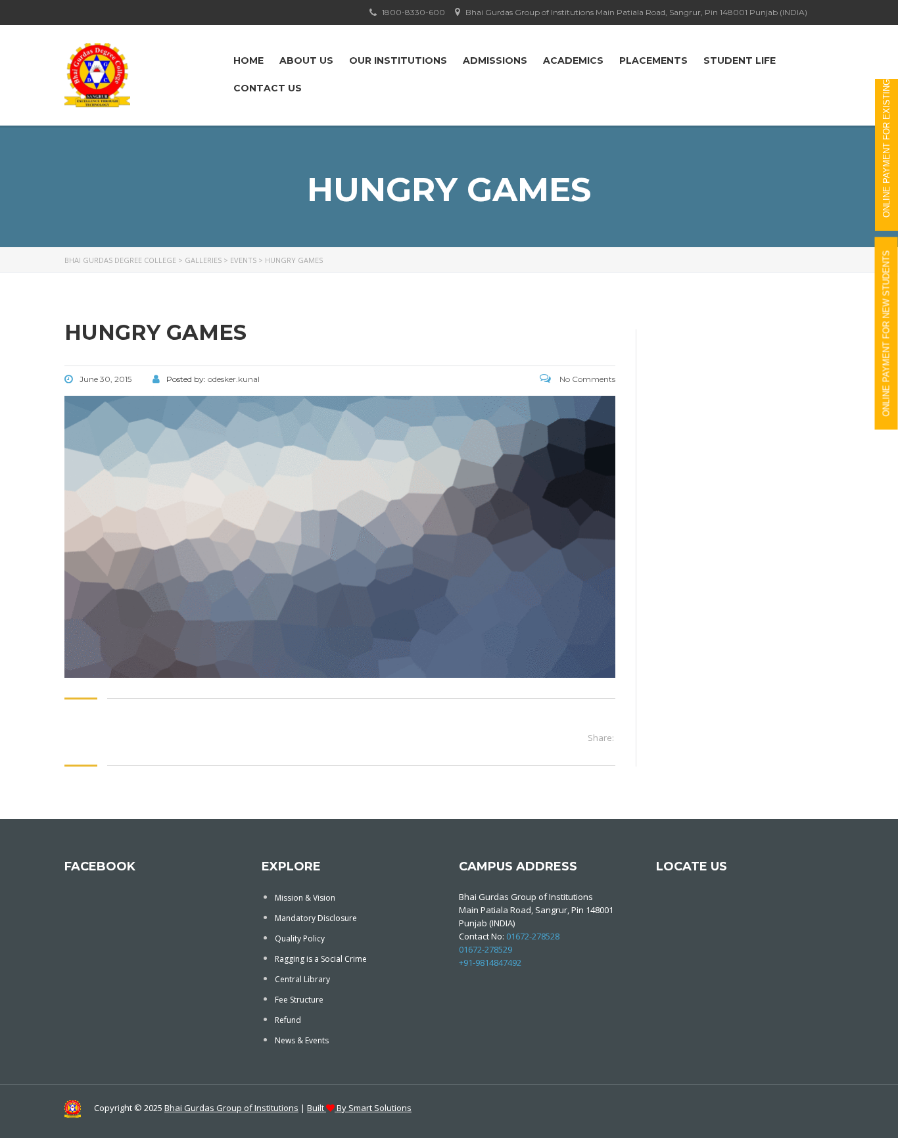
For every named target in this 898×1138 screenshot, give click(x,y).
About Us (306, 60)
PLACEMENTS (653, 60)
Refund (288, 1020)
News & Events (302, 1040)
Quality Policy (300, 938)
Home (248, 60)
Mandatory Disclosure (316, 918)
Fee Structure (299, 999)
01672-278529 (485, 949)
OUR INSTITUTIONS (398, 60)
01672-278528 (532, 936)
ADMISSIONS (495, 60)
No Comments (586, 379)
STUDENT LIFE (739, 60)
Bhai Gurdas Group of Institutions (231, 1108)
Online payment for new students (886, 333)
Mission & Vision (305, 897)
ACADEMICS (573, 60)
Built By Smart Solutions (359, 1108)
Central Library (302, 979)
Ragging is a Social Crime (321, 958)
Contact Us (267, 88)
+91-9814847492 (490, 962)
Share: (601, 738)
